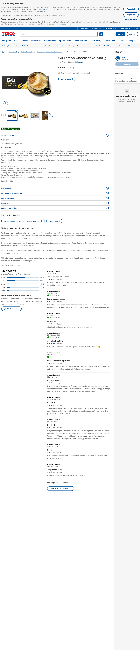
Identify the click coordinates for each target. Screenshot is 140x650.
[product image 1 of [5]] (27, 82)
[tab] (12, 115)
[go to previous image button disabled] (3, 115)
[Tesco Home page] (8, 34)
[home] (3, 51)
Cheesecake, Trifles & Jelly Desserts (49, 52)
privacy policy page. (44, 9)
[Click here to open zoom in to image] (6, 103)
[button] (84, 28)
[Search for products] (101, 34)
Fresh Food (13, 52)
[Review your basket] (117, 58)
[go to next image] (51, 115)
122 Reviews (78, 62)
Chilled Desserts (26, 52)
